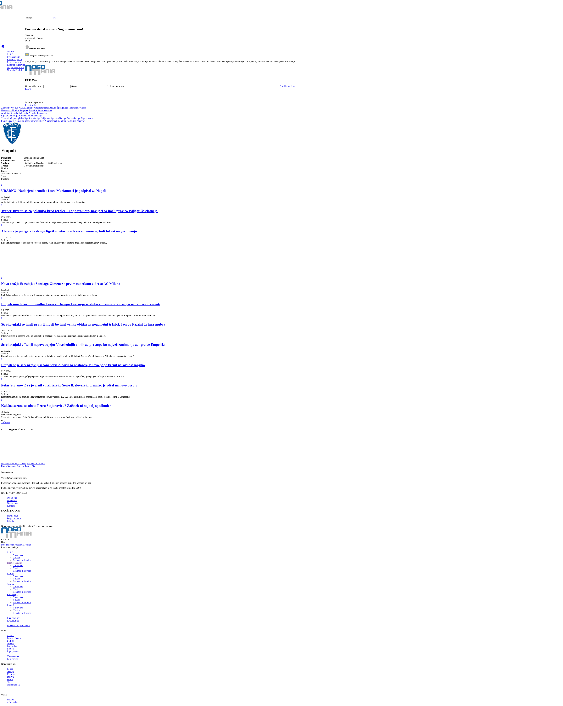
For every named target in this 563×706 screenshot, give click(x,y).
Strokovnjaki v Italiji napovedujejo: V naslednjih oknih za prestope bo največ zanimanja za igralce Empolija (83, 344)
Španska (14, 113)
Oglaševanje (12, 503)
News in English (14, 70)
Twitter (27, 544)
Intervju (28, 121)
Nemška (33, 113)
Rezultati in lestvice (16, 65)
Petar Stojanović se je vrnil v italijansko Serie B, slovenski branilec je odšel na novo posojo (69, 385)
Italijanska (23, 113)
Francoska (42, 113)
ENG (555, 6)
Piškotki (11, 521)
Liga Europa (20, 115)
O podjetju (12, 498)
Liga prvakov (28, 107)
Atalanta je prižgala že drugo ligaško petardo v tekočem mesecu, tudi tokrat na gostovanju (69, 231)
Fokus (4, 121)
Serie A (10, 584)
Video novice (13, 656)
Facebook (19, 544)
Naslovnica (6, 110)
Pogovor (80, 121)
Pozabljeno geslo (287, 86)
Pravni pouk (12, 515)
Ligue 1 (10, 605)
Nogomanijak (51, 121)
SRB (549, 6)
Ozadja (10, 121)
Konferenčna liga (34, 115)
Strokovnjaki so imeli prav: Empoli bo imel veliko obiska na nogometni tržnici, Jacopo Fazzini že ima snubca (83, 324)
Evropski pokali (14, 59)
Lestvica (33, 110)
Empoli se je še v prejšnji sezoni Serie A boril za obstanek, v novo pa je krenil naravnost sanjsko (73, 365)
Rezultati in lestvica (22, 560)
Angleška (5, 113)
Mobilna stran (7, 544)
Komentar (19, 121)
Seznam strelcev (44, 110)
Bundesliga (12, 594)
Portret (35, 121)
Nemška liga (60, 118)
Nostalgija (71, 121)
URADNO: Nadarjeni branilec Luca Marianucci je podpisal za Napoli (53, 191)
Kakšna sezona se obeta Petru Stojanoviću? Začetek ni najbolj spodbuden (56, 406)
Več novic (5, 422)
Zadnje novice (7, 107)
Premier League (14, 563)
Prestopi (11, 699)
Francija (82, 107)
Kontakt (11, 505)
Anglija (52, 107)
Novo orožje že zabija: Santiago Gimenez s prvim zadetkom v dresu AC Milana (60, 284)
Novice (10, 51)
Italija (66, 107)
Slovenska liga (8, 118)
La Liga (10, 573)
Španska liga (34, 118)
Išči (54, 17)
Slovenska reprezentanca (18, 625)
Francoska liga (73, 118)
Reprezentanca (14, 62)
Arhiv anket (12, 702)
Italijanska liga (47, 118)
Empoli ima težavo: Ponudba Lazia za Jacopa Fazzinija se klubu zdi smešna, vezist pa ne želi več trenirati (80, 304)
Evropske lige (13, 57)
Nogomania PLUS (15, 67)
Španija (60, 107)
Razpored (23, 110)
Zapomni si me (117, 86)
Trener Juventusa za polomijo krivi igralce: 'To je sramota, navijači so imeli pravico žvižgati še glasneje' (79, 211)
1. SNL (10, 54)
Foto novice (12, 659)
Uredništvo (12, 500)
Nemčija (74, 107)
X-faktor (62, 121)
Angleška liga (21, 118)
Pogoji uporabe (14, 518)
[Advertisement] (89, 262)
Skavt (41, 121)
